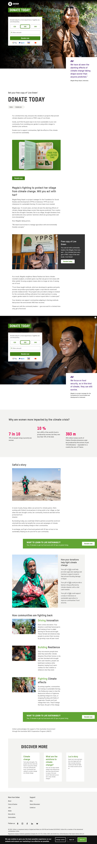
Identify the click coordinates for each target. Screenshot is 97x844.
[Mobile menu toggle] (83, 4)
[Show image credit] (95, 55)
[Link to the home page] (13, 4)
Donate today (67, 261)
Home (11, 107)
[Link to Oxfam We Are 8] (18, 823)
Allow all (82, 839)
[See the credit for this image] (56, 236)
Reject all (71, 839)
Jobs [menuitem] (9, 807)
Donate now (25, 38)
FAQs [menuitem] (31, 801)
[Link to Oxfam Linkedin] (32, 824)
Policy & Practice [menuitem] (12, 804)
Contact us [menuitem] (32, 807)
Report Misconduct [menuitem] (35, 804)
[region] (48, 840)
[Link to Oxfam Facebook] (27, 823)
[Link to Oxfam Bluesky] (37, 823)
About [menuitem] (9, 801)
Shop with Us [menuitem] (11, 814)
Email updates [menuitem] (12, 817)
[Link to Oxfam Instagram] (22, 823)
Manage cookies (60, 839)
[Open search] (88, 3)
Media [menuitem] (9, 810)
